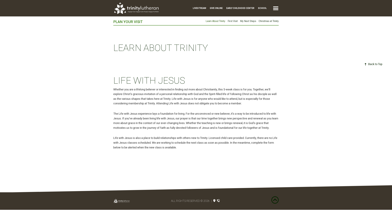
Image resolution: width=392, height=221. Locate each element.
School (262, 8)
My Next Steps (248, 21)
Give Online (216, 8)
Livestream (199, 8)
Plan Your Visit (128, 22)
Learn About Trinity (215, 21)
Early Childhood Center (240, 8)
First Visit (233, 21)
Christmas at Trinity (269, 21)
